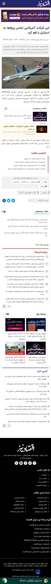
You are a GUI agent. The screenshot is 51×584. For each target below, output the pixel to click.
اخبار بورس (43, 501)
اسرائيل (44, 192)
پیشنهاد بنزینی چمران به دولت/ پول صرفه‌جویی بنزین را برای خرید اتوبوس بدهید (25, 377)
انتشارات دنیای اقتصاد (41, 544)
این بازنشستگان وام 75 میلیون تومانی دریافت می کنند (26, 271)
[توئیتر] (8, 200)
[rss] (16, 463)
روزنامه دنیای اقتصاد (41, 529)
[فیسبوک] (4, 200)
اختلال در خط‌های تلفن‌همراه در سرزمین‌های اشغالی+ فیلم (26, 169)
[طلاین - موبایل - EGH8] (25, 16)
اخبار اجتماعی (19, 508)
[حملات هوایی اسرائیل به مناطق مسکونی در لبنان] (42, 129)
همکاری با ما (42, 482)
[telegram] (21, 463)
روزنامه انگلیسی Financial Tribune (36, 540)
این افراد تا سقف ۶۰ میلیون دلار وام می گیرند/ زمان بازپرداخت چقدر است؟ (26, 385)
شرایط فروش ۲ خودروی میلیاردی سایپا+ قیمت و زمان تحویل (27, 421)
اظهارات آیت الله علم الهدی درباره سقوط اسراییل (29, 165)
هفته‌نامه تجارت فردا (41, 536)
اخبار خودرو (43, 505)
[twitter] (30, 463)
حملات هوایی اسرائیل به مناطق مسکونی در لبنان (19, 127)
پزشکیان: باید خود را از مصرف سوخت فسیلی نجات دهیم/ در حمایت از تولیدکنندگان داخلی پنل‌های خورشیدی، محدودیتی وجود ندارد (25, 407)
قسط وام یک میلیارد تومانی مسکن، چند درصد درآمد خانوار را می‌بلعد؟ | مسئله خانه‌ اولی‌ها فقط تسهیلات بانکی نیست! (24, 300)
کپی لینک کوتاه (43, 200)
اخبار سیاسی (19, 498)
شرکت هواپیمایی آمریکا (27, 192)
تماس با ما (43, 478)
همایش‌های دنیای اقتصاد (40, 548)
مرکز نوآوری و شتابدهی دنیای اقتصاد (36, 552)
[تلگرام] (13, 200)
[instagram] (25, 463)
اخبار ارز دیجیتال (41, 511)
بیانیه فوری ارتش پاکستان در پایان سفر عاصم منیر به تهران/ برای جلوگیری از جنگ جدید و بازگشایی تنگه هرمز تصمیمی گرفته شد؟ (24, 258)
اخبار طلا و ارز (42, 498)
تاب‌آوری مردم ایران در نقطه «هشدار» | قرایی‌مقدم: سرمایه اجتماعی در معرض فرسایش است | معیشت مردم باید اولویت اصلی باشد (24, 265)
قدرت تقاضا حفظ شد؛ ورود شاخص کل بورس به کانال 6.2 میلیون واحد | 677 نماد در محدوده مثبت (25, 400)
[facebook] (34, 463)
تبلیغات (44, 475)
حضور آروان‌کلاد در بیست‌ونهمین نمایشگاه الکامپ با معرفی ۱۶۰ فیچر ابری (26, 392)
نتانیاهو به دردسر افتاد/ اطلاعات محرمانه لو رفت (30, 162)
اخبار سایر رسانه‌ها (37, 40)
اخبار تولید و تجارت (40, 508)
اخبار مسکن (19, 501)
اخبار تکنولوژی (19, 505)
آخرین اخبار (42, 371)
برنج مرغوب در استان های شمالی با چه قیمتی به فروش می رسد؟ (24, 292)
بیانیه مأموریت (41, 485)
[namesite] (43, 3)
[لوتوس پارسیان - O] (25, 580)
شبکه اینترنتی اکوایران (41, 532)
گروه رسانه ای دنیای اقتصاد (39, 525)
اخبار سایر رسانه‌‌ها (17, 511)
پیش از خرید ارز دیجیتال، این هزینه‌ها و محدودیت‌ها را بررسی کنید (26, 415)
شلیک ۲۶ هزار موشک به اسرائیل (34, 159)
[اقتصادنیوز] (25, 448)
